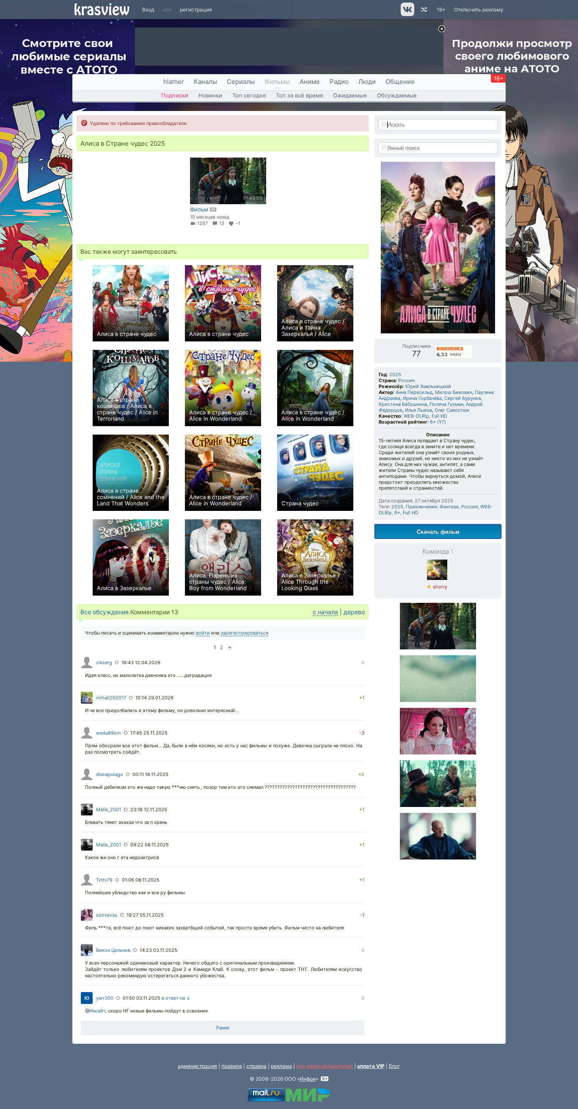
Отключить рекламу (479, 9)
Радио (339, 82)
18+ (441, 9)
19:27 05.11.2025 (145, 915)
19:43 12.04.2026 (140, 662)
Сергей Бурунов (462, 398)
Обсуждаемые (397, 95)
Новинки (210, 95)
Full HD (439, 416)
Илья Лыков (418, 410)
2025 (395, 374)
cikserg (104, 662)
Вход (148, 9)
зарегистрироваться (244, 633)
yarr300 (104, 998)
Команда (438, 551)
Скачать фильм (438, 531)
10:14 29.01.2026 (154, 698)
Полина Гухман (446, 404)
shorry (437, 587)
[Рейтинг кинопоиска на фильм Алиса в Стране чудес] (454, 346)
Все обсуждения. (105, 611)
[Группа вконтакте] (406, 14)
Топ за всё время (299, 95)
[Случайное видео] (423, 9)
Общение (400, 82)
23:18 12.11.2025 (148, 809)
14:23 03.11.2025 (158, 950)
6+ (397, 513)
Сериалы (241, 82)
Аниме (310, 82)
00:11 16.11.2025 (150, 774)
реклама (281, 1066)
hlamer (173, 82)
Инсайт (97, 1011)
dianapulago (109, 774)
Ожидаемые (350, 95)
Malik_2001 (108, 809)
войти (203, 633)
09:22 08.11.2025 (149, 845)
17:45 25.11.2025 (149, 733)
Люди (367, 82)
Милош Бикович (453, 392)
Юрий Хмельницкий (428, 386)
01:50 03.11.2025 (141, 998)
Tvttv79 (104, 880)
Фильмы (277, 82)
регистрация (196, 9)
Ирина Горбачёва (422, 398)
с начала (325, 611)
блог (394, 1066)
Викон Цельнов (113, 950)
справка (256, 1066)
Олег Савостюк (452, 410)
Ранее (222, 1028)
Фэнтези (449, 507)
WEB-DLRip (416, 416)
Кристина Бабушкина (403, 404)
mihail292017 (111, 698)
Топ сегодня (249, 95)
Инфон (308, 1079)
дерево (354, 611)
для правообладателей (324, 1066)
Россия (406, 380)
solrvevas (106, 915)
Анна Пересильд (414, 392)
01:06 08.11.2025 (141, 880)
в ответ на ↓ (176, 998)
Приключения (421, 507)
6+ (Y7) (438, 422)
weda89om (108, 733)
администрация (197, 1066)
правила (231, 1066)
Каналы (205, 82)
